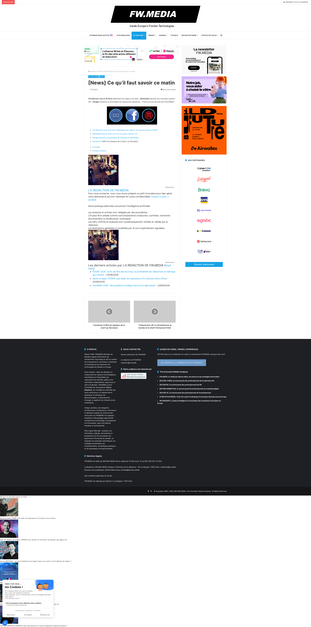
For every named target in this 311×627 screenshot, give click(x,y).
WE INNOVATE (165, 401)
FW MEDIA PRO (124, 35)
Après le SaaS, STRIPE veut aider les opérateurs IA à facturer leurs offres (129, 278)
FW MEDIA (164, 377)
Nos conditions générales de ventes (98, 476)
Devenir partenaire (204, 264)
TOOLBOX (174, 35)
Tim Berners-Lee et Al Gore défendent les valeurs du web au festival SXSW (124, 130)
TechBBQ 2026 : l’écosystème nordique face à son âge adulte (123, 285)
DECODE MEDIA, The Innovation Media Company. (192, 491)
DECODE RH (164, 385)
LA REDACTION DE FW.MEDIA (108, 190)
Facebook (96, 141)
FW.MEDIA (99, 354)
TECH (102, 76)
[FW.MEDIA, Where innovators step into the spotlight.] (155, 17)
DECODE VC (164, 393)
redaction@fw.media (128, 363)
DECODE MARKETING (168, 389)
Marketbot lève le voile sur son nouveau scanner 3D (114, 134)
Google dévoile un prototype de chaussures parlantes (115, 137)
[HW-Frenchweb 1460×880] (204, 103)
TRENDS (151, 35)
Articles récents (99, 151)
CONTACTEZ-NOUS (208, 35)
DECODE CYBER (166, 381)
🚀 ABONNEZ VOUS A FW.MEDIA (295, 2)
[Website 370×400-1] (204, 154)
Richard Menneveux (112, 470)
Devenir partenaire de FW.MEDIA (133, 354)
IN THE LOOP (138, 35)
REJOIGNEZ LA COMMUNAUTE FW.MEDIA (181, 362)
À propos (96, 147)
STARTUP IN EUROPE (168, 397)
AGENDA (162, 35)
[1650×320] (131, 54)
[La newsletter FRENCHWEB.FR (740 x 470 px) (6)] (204, 73)
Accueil (93, 71)
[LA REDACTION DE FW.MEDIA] (103, 184)
